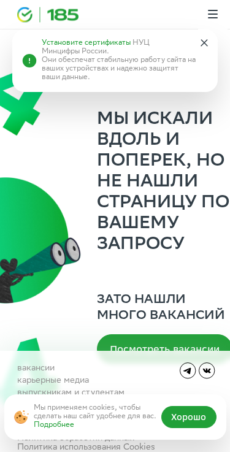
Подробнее (54, 425)
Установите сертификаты (86, 43)
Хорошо (188, 417)
